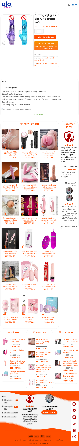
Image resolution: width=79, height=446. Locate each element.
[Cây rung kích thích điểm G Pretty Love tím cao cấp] (29, 238)
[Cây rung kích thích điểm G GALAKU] (10, 238)
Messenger (74, 419)
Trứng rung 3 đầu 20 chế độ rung (29, 285)
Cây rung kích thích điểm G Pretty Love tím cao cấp (29, 252)
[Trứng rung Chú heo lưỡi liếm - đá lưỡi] (10, 305)
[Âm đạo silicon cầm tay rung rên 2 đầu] (10, 205)
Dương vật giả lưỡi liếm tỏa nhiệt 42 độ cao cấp (10, 186)
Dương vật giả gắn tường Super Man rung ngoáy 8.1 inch (49, 186)
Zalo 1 (74, 406)
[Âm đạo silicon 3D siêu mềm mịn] (49, 139)
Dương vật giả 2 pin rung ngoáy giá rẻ (49, 285)
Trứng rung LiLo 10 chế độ (29, 318)
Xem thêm (38, 115)
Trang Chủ (74, 433)
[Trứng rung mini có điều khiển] (49, 305)
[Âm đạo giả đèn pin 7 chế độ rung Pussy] (29, 139)
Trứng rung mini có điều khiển (49, 318)
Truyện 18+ (60, 440)
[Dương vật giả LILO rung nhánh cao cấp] (49, 205)
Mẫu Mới (18, 440)
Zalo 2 (74, 413)
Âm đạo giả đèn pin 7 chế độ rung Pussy (29, 153)
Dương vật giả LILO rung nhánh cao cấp (49, 219)
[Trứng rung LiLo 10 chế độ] (29, 305)
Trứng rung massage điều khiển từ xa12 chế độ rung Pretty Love (49, 252)
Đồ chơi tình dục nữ (48, 58)
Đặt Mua (74, 426)
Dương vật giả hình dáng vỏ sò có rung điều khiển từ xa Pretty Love (29, 186)
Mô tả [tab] (4, 82)
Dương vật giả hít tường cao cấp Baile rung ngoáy (10, 285)
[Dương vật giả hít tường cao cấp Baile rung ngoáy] (10, 271)
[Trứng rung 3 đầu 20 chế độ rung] (29, 271)
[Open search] (69, 5)
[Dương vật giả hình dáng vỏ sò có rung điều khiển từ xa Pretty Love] (29, 172)
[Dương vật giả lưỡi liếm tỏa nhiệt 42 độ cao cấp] (10, 172)
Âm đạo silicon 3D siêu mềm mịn (49, 153)
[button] (72, 5)
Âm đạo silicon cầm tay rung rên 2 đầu (10, 219)
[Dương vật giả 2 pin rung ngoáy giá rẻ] (49, 271)
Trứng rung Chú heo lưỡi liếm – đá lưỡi (10, 318)
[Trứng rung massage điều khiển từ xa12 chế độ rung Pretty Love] (49, 238)
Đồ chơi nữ (27, 440)
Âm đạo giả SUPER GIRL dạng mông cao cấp (10, 153)
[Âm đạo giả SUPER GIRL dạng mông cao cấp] (10, 139)
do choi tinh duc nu (43, 63)
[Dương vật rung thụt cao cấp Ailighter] (29, 205)
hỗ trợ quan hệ (48, 440)
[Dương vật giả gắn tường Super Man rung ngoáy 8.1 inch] (49, 172)
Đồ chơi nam (37, 440)
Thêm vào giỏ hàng (45, 37)
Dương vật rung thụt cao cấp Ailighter (29, 219)
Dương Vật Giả (39, 60)
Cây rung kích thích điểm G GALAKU (10, 252)
